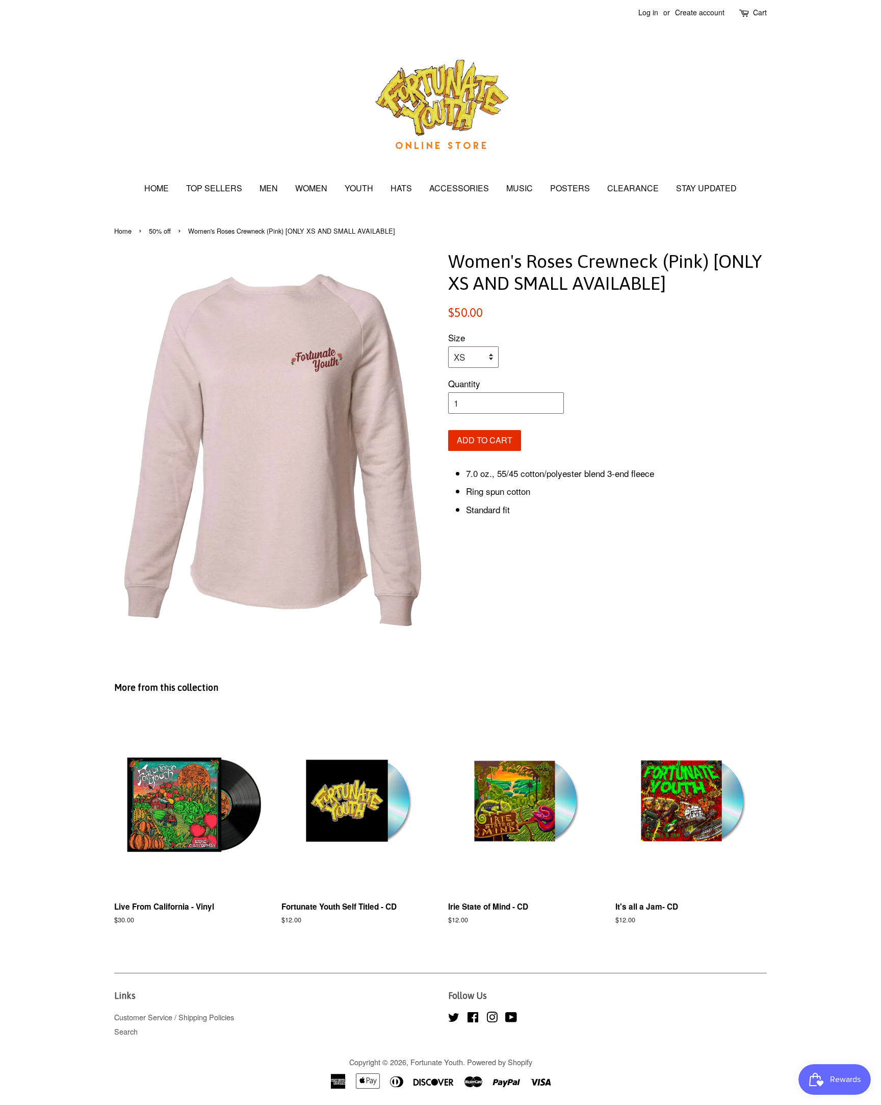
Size (456, 337)
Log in (648, 12)
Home (156, 188)
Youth (359, 188)
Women (311, 188)
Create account (699, 12)
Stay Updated (706, 188)
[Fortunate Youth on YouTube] (511, 1018)
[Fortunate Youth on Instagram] (492, 1018)
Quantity (464, 383)
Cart (760, 12)
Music (519, 188)
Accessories (459, 188)
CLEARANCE (633, 188)
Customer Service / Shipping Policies (174, 1017)
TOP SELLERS (214, 188)
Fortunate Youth (436, 1062)
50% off (160, 231)
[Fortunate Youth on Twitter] (453, 1018)
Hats (401, 188)
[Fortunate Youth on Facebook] (473, 1018)
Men (269, 188)
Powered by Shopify (499, 1062)
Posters (570, 188)
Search (126, 1031)
